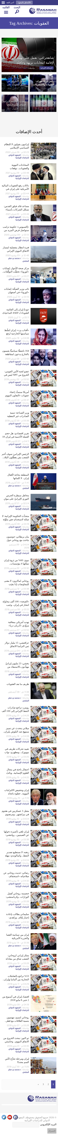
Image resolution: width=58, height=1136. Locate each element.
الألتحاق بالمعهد (24, 2)
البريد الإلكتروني (48, 1124)
